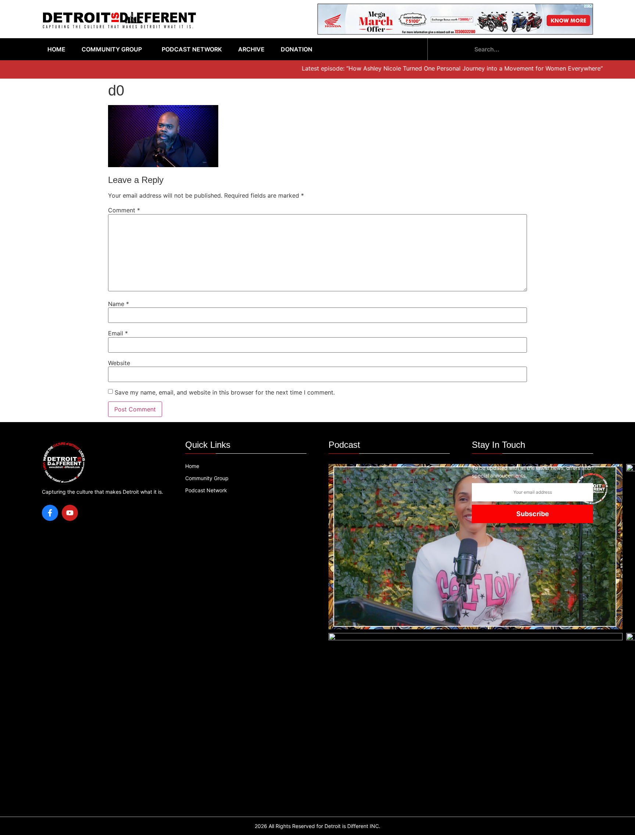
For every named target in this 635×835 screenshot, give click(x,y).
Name (118, 304)
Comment (124, 210)
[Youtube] (70, 513)
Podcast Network (192, 49)
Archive (251, 49)
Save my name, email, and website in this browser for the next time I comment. (225, 392)
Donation (296, 49)
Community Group (112, 49)
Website (119, 363)
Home (56, 49)
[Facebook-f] (50, 513)
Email (118, 333)
